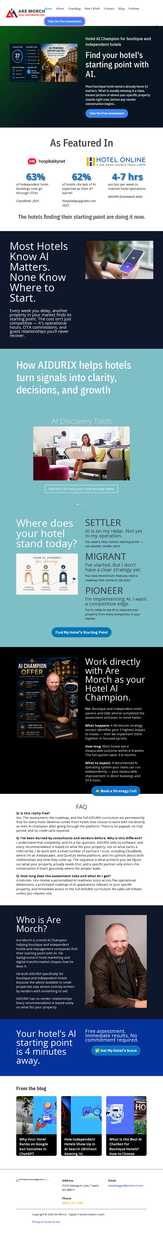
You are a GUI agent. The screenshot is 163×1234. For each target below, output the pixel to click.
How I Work (92, 8)
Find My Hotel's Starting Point (81, 632)
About (60, 8)
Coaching (74, 8)
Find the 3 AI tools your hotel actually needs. (81, 489)
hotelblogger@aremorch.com (125, 1185)
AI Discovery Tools (82, 421)
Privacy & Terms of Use (46, 1222)
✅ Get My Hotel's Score (116, 1050)
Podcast (134, 8)
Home (48, 8)
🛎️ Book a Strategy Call (116, 790)
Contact (109, 8)
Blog (121, 8)
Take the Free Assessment (65, 21)
